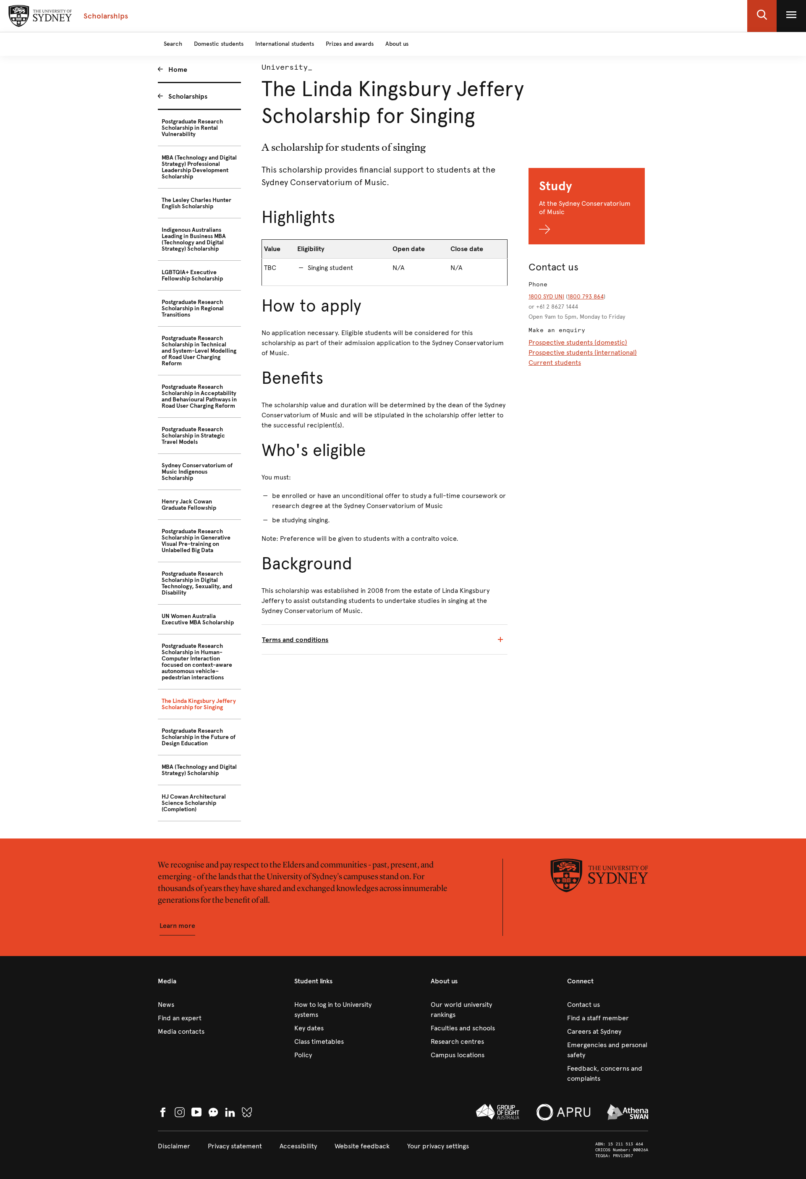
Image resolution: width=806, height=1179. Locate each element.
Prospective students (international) (583, 352)
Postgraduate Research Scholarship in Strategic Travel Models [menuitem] (193, 435)
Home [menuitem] (177, 69)
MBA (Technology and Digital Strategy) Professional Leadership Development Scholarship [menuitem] (199, 167)
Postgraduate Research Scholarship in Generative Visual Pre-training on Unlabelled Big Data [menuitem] (196, 541)
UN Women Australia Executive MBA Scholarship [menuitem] (198, 619)
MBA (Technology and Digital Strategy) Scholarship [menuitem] (199, 770)
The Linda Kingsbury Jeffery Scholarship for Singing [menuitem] (199, 704)
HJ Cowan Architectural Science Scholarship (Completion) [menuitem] (194, 803)
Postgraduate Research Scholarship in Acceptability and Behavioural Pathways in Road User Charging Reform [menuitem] (199, 396)
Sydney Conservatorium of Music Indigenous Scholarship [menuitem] (197, 472)
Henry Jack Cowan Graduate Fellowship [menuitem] (189, 504)
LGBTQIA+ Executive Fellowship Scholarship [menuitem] (192, 275)
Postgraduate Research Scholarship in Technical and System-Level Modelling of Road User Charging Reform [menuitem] (199, 351)
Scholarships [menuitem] (187, 96)
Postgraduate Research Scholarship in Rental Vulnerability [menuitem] (192, 128)
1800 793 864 (586, 296)
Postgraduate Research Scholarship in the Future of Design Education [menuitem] (199, 737)
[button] (762, 16)
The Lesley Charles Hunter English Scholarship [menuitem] (196, 203)
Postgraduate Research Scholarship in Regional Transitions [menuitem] (193, 308)
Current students (555, 363)
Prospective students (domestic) (578, 342)
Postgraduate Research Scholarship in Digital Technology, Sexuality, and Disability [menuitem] (197, 583)
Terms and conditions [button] (295, 640)
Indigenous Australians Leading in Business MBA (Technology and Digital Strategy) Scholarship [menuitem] (194, 239)
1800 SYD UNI (546, 296)
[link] (198, 1005)
